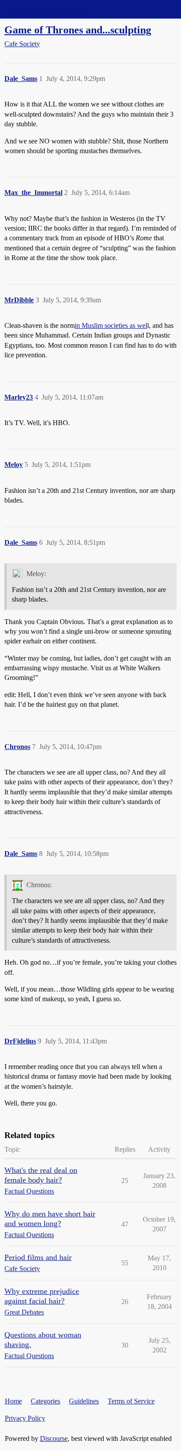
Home (13, 1401)
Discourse (54, 1438)
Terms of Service (131, 1401)
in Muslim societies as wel (111, 325)
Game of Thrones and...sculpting (77, 30)
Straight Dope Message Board (46, 9)
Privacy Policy (25, 1418)
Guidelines (84, 1401)
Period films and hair (38, 1257)
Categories (45, 1401)
